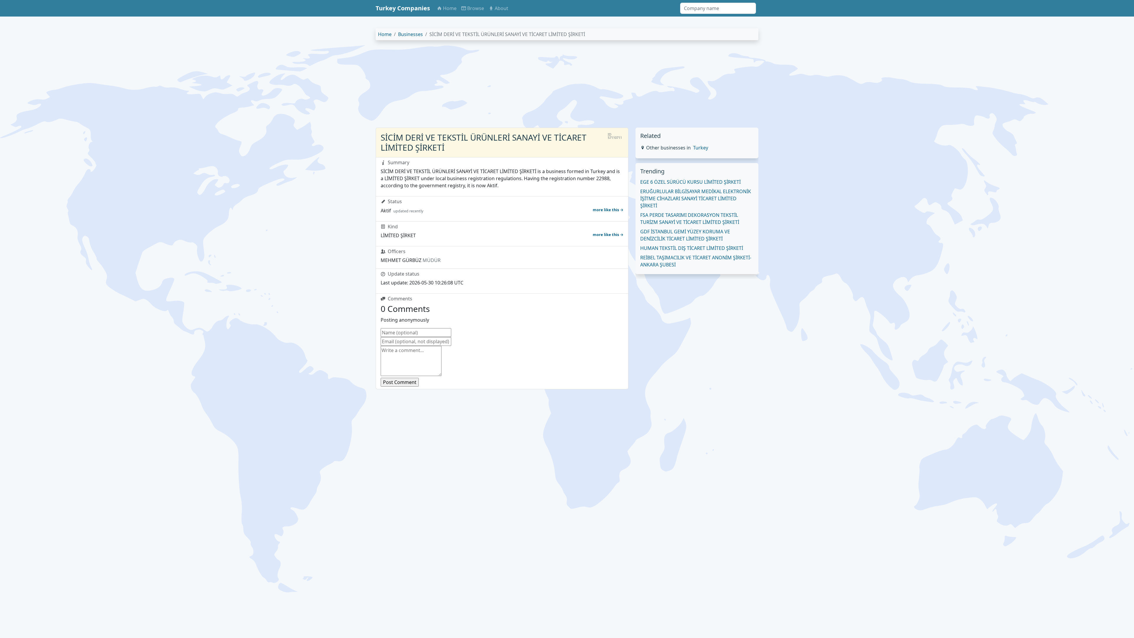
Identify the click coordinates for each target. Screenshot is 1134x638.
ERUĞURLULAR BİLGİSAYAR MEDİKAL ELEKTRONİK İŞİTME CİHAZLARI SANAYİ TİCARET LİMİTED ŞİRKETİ (695, 198)
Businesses (410, 34)
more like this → (608, 209)
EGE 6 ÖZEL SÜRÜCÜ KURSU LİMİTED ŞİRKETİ (690, 182)
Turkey (700, 147)
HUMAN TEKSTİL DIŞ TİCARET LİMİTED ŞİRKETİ (691, 248)
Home (385, 34)
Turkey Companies (403, 8)
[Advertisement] (553, 86)
